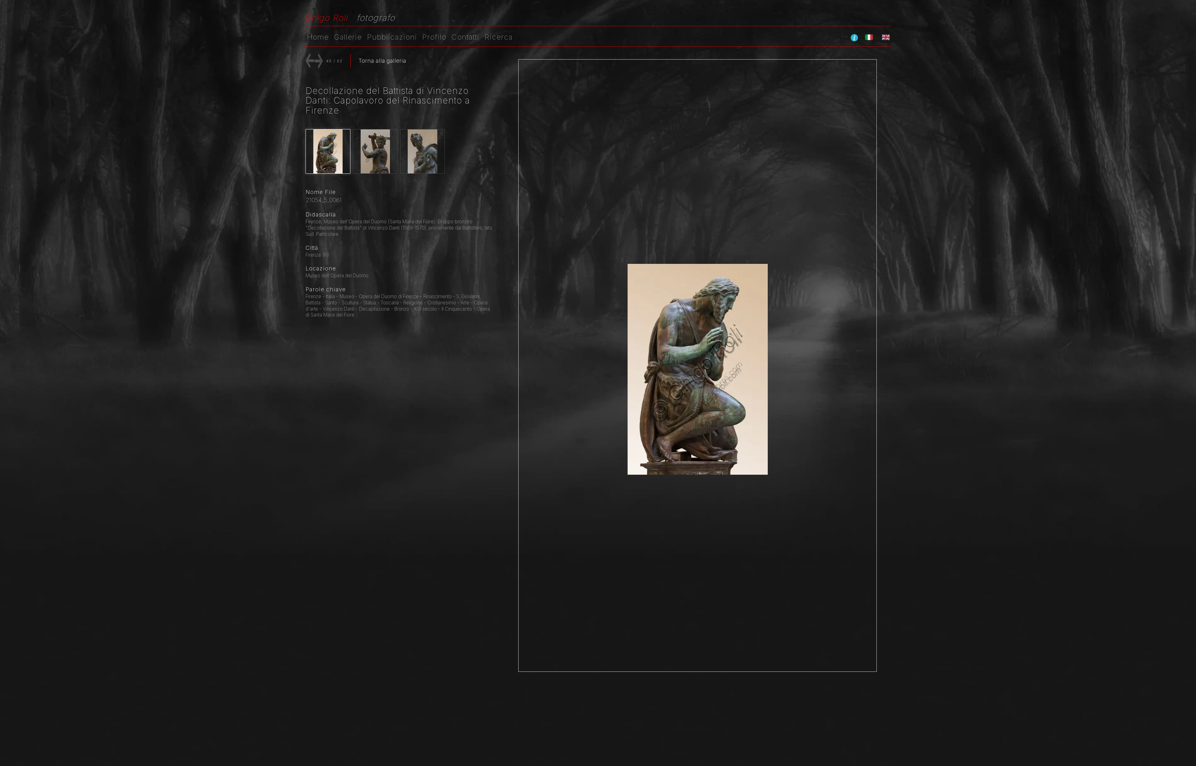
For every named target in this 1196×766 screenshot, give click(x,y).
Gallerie (348, 36)
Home (318, 36)
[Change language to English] (886, 37)
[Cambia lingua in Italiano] (869, 37)
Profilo (434, 36)
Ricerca (498, 36)
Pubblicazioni (392, 36)
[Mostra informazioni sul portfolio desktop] (854, 37)
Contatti (465, 36)
